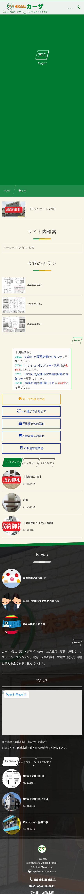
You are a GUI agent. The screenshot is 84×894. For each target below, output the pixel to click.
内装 (25, 499)
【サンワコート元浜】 (42, 209)
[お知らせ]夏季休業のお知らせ (43, 356)
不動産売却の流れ (33, 423)
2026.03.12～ (35, 304)
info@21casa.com (43, 867)
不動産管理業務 (33, 448)
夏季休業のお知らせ (34, 577)
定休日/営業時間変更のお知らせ (41, 601)
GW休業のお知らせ (34, 624)
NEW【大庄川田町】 (35, 776)
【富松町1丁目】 (32, 476)
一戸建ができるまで (33, 411)
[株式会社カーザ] (25, 6)
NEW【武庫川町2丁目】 (37, 799)
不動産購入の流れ (33, 436)
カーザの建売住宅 (33, 399)
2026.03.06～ (35, 323)
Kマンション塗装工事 (35, 822)
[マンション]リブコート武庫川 (43, 365)
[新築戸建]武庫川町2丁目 (39, 382)
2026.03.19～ (35, 284)
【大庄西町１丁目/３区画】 (38, 522)
